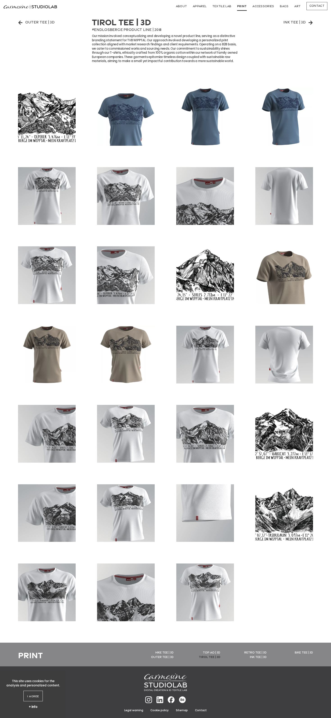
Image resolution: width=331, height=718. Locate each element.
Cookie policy (159, 710)
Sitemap (182, 710)
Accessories (263, 6)
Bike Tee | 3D (304, 652)
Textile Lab (221, 6)
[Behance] (182, 699)
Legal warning (133, 710)
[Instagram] (148, 699)
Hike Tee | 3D (164, 652)
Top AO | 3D (211, 652)
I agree (33, 696)
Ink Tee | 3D (294, 22)
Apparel (199, 6)
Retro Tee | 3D (255, 652)
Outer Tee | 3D (40, 22)
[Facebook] (171, 699)
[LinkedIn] (159, 699)
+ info (33, 706)
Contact (316, 5)
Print (242, 6)
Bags (284, 6)
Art (297, 6)
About (181, 6)
